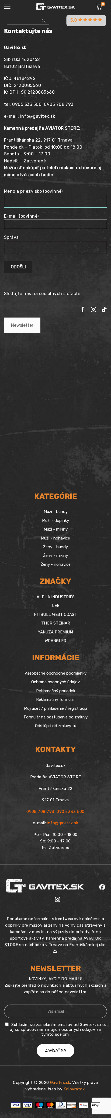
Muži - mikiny (56, 529)
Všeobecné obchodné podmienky (55, 673)
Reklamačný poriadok (55, 690)
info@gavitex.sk (37, 116)
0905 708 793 (59, 104)
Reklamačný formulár (55, 699)
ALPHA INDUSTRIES (56, 596)
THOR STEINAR (55, 623)
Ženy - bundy (55, 546)
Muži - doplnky (55, 520)
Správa (11, 237)
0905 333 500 (70, 811)
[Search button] (44, 21)
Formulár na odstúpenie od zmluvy (56, 717)
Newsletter (22, 325)
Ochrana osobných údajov (55, 681)
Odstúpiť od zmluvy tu (55, 725)
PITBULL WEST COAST (55, 614)
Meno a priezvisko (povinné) (33, 191)
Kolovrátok (74, 1089)
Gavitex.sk (60, 1082)
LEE (55, 605)
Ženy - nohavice (56, 564)
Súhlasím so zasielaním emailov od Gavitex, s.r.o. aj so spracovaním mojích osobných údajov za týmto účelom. (58, 1029)
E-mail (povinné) (21, 216)
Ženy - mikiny (55, 555)
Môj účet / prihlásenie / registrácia (55, 708)
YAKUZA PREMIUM (55, 632)
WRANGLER (55, 640)
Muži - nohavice (55, 538)
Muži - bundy (56, 511)
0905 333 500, (28, 104)
